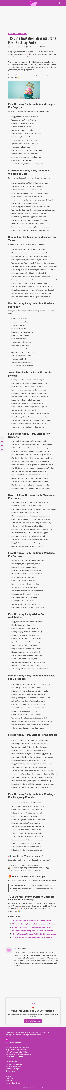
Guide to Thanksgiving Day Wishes (17, 1052)
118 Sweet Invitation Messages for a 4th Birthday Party (31, 921)
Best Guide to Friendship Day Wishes (17, 1047)
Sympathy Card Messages (14, 1064)
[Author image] (9, 47)
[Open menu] (6, 3)
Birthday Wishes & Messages (18, 34)
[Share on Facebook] (2, 437)
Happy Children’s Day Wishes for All (17, 1050)
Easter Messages (11, 1062)
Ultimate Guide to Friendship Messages (18, 1054)
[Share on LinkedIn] (2, 445)
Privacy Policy (10, 1078)
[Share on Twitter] (2, 441)
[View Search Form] (59, 3)
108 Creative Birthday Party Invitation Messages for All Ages (33, 924)
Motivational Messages (13, 1066)
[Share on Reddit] (2, 449)
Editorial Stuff (21, 47)
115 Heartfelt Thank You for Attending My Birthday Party (31, 937)
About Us (9, 1076)
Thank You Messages (12, 1069)
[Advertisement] (33, 18)
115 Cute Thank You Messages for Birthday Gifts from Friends (33, 934)
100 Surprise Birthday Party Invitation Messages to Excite (32, 931)
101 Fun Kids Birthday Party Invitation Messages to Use (31, 927)
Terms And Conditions (13, 1083)
